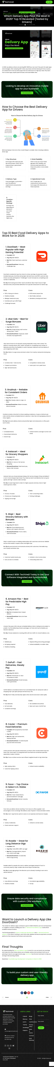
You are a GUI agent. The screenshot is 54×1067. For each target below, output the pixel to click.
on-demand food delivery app (33, 927)
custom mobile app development (25, 932)
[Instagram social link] (11, 1046)
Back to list (27, 997)
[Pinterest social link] (28, 992)
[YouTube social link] (13, 1046)
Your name (41, 1015)
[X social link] (25, 992)
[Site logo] (7, 2)
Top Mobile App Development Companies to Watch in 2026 (25, 959)
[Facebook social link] (22, 992)
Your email (41, 1021)
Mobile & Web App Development (27, 12)
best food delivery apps (20, 950)
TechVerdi (28, 954)
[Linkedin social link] (32, 992)
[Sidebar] (2, 322)
